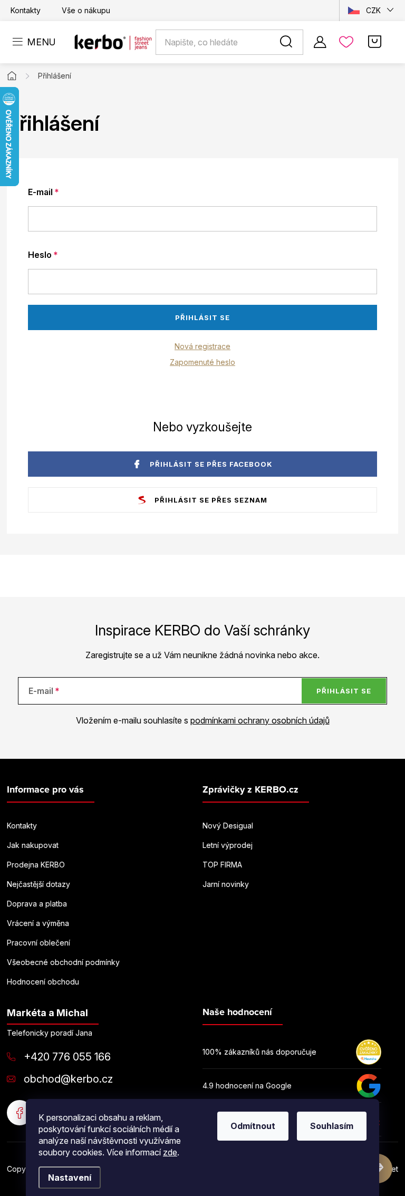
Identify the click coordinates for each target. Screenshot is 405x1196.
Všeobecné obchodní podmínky (63, 962)
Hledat (288, 42)
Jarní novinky (225, 884)
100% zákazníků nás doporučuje (259, 1051)
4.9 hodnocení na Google (247, 1085)
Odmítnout (252, 1126)
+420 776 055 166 (67, 1056)
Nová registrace (202, 346)
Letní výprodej (227, 845)
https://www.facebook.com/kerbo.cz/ (19, 1112)
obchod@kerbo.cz (68, 1079)
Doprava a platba (37, 903)
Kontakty (26, 10)
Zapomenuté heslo (202, 362)
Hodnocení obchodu (43, 981)
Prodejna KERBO (36, 864)
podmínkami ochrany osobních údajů (260, 720)
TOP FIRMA (222, 864)
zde (170, 1152)
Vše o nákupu (86, 10)
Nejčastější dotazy (38, 884)
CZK (373, 10)
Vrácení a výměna (38, 923)
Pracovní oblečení (38, 942)
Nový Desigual (227, 825)
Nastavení (69, 1177)
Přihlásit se (202, 317)
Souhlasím (331, 1126)
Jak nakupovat (33, 845)
